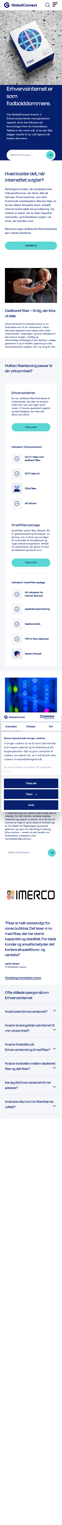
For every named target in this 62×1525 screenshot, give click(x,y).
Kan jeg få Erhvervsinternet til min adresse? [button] (28, 1085)
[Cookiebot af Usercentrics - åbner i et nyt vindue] (40, 717)
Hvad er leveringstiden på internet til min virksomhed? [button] (30, 1028)
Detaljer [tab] (31, 726)
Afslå (31, 804)
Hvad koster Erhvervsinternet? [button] (26, 1011)
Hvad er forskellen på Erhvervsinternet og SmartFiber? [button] (27, 1047)
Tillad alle (31, 783)
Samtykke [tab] (11, 726)
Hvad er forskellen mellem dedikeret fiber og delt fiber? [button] (30, 1066)
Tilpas (29, 794)
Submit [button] (50, 155)
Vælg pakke (31, 427)
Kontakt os (31, 245)
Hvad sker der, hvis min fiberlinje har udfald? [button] (29, 1104)
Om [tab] (51, 726)
